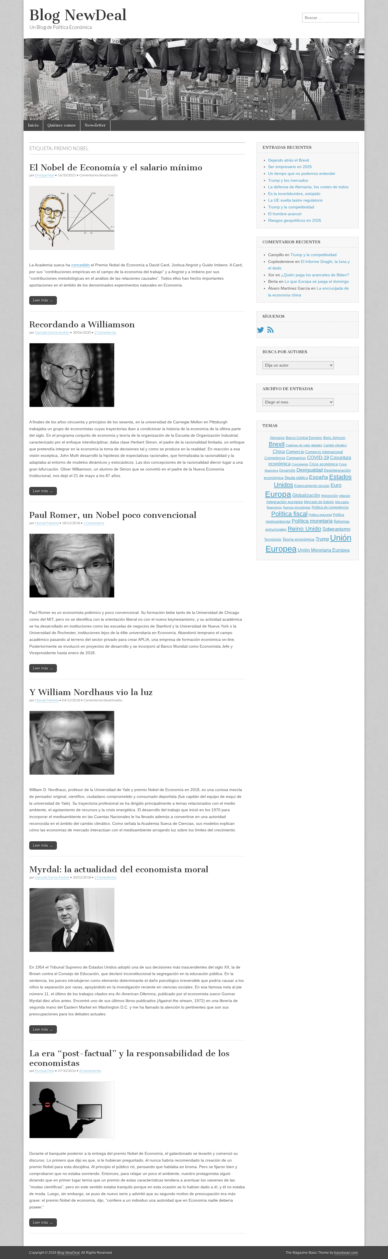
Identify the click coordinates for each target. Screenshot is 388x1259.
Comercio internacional (324, 452)
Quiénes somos (61, 125)
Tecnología (272, 539)
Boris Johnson (334, 438)
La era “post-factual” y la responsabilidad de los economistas (129, 1058)
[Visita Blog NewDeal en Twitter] (260, 331)
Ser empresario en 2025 (290, 166)
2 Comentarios (105, 332)
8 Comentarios (90, 1070)
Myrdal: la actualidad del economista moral (118, 869)
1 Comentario (94, 523)
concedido (80, 265)
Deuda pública (296, 478)
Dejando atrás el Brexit (288, 160)
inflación (344, 495)
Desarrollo (287, 470)
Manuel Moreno (47, 523)
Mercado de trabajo (319, 502)
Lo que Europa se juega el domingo (317, 281)
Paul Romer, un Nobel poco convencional (113, 515)
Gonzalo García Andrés (52, 332)
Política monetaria (312, 521)
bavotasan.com (346, 1253)
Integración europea (284, 501)
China (279, 451)
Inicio (33, 125)
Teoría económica (298, 539)
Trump (322, 539)
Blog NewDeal (78, 15)
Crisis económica (323, 464)
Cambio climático (335, 445)
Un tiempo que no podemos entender (301, 173)
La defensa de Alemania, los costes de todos (308, 187)
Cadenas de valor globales (304, 445)
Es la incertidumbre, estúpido (294, 193)
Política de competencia (330, 507)
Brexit (277, 444)
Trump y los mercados (288, 180)
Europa (278, 494)
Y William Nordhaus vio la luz (91, 692)
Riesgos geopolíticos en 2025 (294, 220)
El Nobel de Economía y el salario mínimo (115, 167)
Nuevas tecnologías (296, 507)
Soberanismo (336, 529)
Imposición (329, 496)
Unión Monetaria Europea (324, 550)
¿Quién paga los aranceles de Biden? (315, 275)
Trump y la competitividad (291, 207)
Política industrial (320, 514)
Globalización (306, 495)
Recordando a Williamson (82, 324)
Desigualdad (310, 470)
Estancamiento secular (311, 486)
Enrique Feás (44, 175)
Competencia (274, 458)
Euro (336, 485)
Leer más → (43, 300)
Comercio (295, 451)
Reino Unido (304, 528)
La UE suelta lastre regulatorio (295, 200)
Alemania (277, 438)
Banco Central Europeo (304, 438)
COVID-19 (318, 457)
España (318, 477)
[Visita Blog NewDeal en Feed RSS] (270, 331)
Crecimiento (300, 464)
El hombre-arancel (284, 214)
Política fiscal (289, 513)
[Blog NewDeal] (194, 60)
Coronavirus (296, 458)
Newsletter (95, 125)
